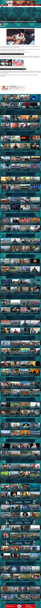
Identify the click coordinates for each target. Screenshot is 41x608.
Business (21, 5)
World (26, 5)
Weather (12, 6)
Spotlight (37, 5)
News (10, 5)
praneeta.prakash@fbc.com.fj (6, 24)
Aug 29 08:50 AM (8, 6)
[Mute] (20, 54)
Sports (15, 5)
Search (16, 6)
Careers (32, 5)
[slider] (22, 54)
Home (6, 5)
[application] (12, 54)
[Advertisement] (20, 13)
